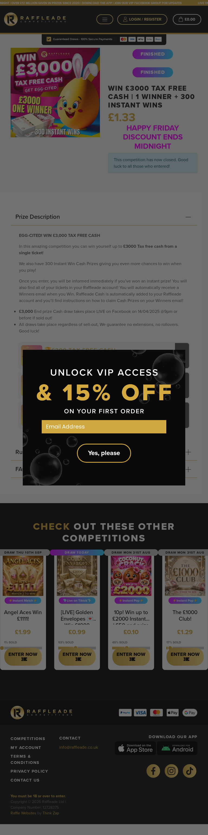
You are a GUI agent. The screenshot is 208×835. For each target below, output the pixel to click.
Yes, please (104, 453)
